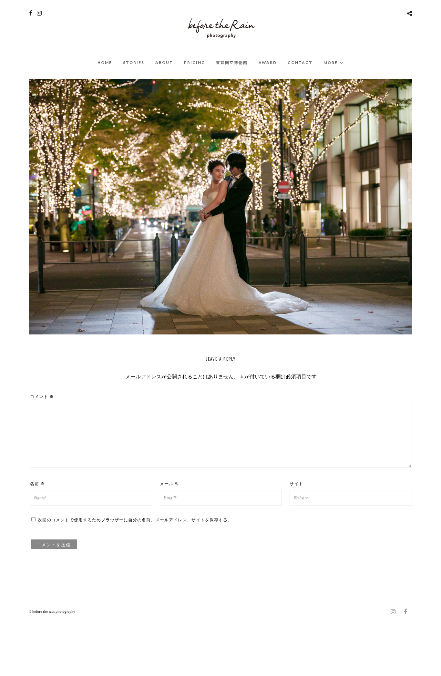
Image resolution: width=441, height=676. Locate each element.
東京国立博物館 (232, 62)
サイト (296, 483)
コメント (42, 396)
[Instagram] (39, 13)
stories (133, 62)
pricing (194, 62)
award (268, 62)
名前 (37, 483)
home (104, 62)
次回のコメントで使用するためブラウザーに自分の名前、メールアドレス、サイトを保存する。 (135, 519)
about (164, 62)
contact (300, 62)
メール (169, 483)
